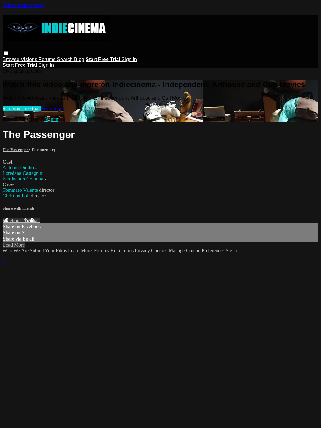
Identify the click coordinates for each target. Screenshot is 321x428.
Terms (128, 250)
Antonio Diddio (19, 167)
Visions (30, 59)
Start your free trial (22, 108)
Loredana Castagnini (24, 173)
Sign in (129, 59)
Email (34, 220)
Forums (48, 59)
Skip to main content (23, 5)
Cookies (160, 250)
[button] (6, 53)
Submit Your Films (48, 250)
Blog (79, 59)
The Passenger (16, 149)
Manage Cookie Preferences (197, 250)
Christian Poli (17, 195)
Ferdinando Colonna (24, 178)
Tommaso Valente (21, 190)
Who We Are (16, 250)
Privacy (143, 250)
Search (65, 59)
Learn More (80, 250)
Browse (12, 59)
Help (115, 250)
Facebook (13, 220)
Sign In (46, 65)
